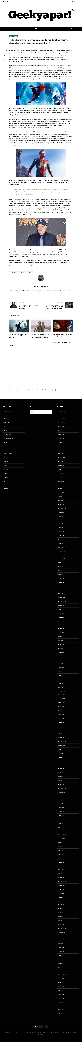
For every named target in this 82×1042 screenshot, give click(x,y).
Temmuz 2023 (62, 555)
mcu (30, 272)
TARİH (6, 485)
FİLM (29, 29)
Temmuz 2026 (62, 415)
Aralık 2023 (61, 535)
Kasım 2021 (61, 632)
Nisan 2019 (61, 753)
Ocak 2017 (61, 858)
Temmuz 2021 (62, 648)
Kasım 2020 (61, 679)
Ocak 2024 (61, 531)
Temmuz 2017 (62, 835)
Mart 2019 (61, 757)
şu (34, 68)
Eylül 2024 (60, 500)
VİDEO (6, 492)
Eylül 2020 (60, 687)
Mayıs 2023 (61, 562)
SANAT (6, 477)
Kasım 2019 (61, 726)
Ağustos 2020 (61, 691)
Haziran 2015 (61, 932)
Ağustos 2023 (61, 551)
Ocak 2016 (61, 905)
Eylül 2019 (60, 734)
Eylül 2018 (60, 780)
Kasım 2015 (61, 912)
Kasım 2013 (61, 1006)
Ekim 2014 (61, 963)
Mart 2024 (61, 524)
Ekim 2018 (61, 776)
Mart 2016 (61, 897)
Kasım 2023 (61, 539)
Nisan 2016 (61, 893)
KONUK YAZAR (8, 454)
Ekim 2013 (61, 1010)
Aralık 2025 (61, 442)
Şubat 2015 (61, 947)
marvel (23, 272)
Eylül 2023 (60, 547)
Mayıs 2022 (61, 609)
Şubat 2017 (61, 854)
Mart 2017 (61, 850)
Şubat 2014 (61, 994)
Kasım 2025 (61, 446)
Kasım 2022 (61, 586)
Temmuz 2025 (62, 461)
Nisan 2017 (61, 846)
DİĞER (6, 415)
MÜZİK (6, 469)
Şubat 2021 (61, 667)
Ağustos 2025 (61, 457)
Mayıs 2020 (61, 702)
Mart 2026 (61, 430)
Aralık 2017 (61, 815)
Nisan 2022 (61, 613)
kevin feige (14, 272)
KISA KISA (6, 446)
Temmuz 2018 (62, 788)
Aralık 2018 (61, 769)
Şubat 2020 (61, 714)
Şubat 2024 (61, 527)
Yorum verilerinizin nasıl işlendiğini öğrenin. (48, 390)
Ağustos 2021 (61, 644)
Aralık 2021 (61, 629)
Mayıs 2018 (61, 796)
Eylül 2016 (60, 874)
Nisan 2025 (61, 473)
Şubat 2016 (61, 901)
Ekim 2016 (61, 870)
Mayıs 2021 (61, 656)
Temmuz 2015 (62, 928)
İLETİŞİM (41, 33)
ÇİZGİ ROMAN (8, 411)
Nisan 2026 (61, 426)
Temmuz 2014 (62, 975)
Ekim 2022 (61, 590)
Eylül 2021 (60, 640)
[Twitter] (4, 59)
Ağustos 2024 (61, 504)
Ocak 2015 (61, 951)
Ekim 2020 (61, 683)
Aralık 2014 (61, 955)
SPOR (5, 481)
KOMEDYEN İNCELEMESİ (10, 450)
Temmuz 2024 (62, 508)
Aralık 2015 (61, 908)
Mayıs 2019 (61, 749)
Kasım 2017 (61, 819)
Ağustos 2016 (61, 877)
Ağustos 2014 (61, 971)
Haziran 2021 (61, 652)
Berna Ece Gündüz (15, 46)
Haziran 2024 (61, 512)
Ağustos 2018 (61, 784)
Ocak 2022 (61, 625)
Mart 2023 (61, 570)
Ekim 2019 (61, 730)
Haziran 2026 (61, 419)
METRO (15, 36)
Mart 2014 (61, 990)
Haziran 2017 (61, 839)
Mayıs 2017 (61, 842)
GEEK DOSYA (43, 29)
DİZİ (36, 29)
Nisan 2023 (61, 566)
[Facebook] (4, 55)
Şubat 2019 (61, 761)
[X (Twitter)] (41, 1027)
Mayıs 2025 (61, 469)
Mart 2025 (61, 477)
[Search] (72, 1)
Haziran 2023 (61, 559)
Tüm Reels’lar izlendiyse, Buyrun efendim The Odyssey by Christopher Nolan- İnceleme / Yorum (40, 337)
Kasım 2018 (61, 772)
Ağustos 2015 (61, 924)
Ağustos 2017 (61, 831)
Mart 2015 (61, 943)
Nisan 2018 (61, 800)
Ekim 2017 (61, 823)
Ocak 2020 (61, 718)
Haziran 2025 (61, 465)
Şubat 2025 (61, 481)
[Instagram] (46, 1027)
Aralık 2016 (61, 862)
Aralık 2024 (61, 489)
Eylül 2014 (60, 967)
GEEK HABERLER (21, 29)
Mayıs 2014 (61, 982)
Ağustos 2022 (61, 597)
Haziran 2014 (61, 979)
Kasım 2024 (61, 492)
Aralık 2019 (61, 722)
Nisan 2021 (61, 660)
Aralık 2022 (61, 582)
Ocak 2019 (61, 765)
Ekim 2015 (61, 916)
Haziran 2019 (61, 745)
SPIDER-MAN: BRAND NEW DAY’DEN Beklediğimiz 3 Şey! (62, 335)
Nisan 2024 (61, 520)
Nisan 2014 (61, 986)
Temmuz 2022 (62, 601)
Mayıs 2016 (61, 889)
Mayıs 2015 (61, 936)
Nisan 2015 (61, 940)
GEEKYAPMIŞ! (7, 442)
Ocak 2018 (61, 811)
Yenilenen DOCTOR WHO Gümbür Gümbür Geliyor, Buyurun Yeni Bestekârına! (28, 306)
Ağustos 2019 (61, 737)
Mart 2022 (61, 617)
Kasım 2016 (61, 866)
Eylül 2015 (60, 920)
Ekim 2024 (61, 496)
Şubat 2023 (61, 574)
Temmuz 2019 (62, 741)
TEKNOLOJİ (7, 489)
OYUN (51, 29)
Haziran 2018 (61, 792)
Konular (6, 457)
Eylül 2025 (60, 454)
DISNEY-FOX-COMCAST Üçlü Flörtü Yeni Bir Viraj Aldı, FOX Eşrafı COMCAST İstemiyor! (54, 306)
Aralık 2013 (61, 1002)
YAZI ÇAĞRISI (70, 29)
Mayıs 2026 (61, 423)
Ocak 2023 (61, 578)
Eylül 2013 (60, 1014)
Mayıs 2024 (61, 516)
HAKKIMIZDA (10, 29)
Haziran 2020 (61, 699)
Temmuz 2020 (62, 695)
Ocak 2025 (61, 485)
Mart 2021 (61, 664)
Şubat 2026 (61, 434)
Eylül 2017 (60, 827)
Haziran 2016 (61, 885)
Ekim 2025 (61, 450)
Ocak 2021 (61, 671)
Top (41, 1038)
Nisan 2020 (61, 706)
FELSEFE (6, 426)
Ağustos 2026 (61, 411)
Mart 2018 (61, 804)
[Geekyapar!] (41, 15)
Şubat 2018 (61, 807)
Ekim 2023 (61, 543)
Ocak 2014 (61, 998)
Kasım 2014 (61, 959)
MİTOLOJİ (6, 465)
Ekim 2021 (61, 636)
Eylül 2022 (60, 594)
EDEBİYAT (59, 29)
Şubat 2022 (61, 621)
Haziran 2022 (61, 605)
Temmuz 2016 (62, 881)
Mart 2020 (61, 710)
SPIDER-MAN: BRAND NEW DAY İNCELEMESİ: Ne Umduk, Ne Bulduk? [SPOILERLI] (19, 336)
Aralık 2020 (61, 675)
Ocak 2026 (61, 438)
